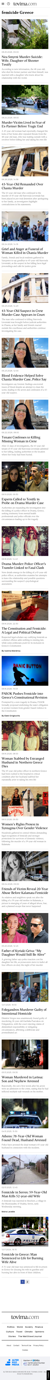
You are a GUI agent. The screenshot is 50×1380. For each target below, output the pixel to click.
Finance (39, 1326)
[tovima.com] (25, 4)
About (9, 1345)
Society (29, 1326)
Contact (16, 1345)
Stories (12, 1336)
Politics (11, 1326)
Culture (10, 1331)
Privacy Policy (38, 1345)
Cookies (25, 1350)
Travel (19, 1331)
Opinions (39, 1331)
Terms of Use (26, 1345)
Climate (29, 1331)
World (20, 1326)
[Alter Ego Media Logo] (12, 1365)
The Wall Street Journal (30, 1336)
